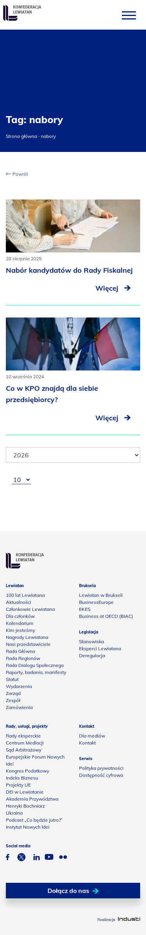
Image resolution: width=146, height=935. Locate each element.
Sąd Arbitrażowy (23, 750)
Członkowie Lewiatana (30, 609)
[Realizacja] (129, 919)
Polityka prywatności (101, 768)
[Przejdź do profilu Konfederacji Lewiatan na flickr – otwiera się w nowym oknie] (63, 858)
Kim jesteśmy (20, 630)
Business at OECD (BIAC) (106, 616)
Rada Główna (20, 651)
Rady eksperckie (23, 736)
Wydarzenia (19, 686)
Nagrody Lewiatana (27, 637)
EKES (84, 609)
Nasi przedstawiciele (28, 644)
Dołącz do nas (68, 890)
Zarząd (13, 693)
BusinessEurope (96, 602)
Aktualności (18, 602)
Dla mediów (92, 736)
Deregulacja (92, 655)
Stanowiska (91, 641)
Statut (12, 679)
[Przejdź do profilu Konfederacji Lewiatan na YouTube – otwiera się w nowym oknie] (49, 858)
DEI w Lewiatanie (25, 792)
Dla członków (20, 616)
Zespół (13, 700)
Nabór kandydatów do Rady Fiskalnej (69, 270)
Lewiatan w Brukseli (101, 595)
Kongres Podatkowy (27, 771)
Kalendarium (19, 623)
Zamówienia (19, 707)
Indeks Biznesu (22, 778)
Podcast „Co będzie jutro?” (34, 820)
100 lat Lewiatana (25, 595)
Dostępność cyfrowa (101, 775)
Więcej (107, 288)
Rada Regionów (23, 658)
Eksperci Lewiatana (100, 648)
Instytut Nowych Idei (27, 827)
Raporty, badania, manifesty (36, 672)
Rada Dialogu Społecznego (35, 665)
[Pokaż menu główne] (129, 15)
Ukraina (14, 813)
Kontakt (87, 743)
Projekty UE (18, 785)
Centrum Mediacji (25, 743)
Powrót (19, 174)
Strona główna (21, 136)
